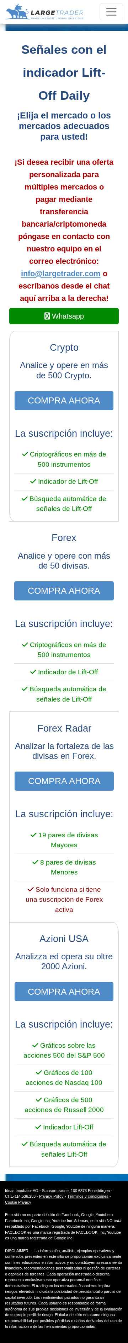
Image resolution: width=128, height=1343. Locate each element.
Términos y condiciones (87, 1196)
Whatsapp (67, 316)
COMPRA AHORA (64, 400)
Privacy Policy (51, 1196)
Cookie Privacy (18, 1202)
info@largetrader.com (61, 273)
